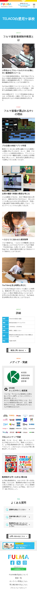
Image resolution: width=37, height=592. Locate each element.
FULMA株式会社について (18, 574)
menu (34, 4)
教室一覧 (18, 578)
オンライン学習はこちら (18, 581)
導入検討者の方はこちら (18, 584)
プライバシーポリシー (18, 588)
